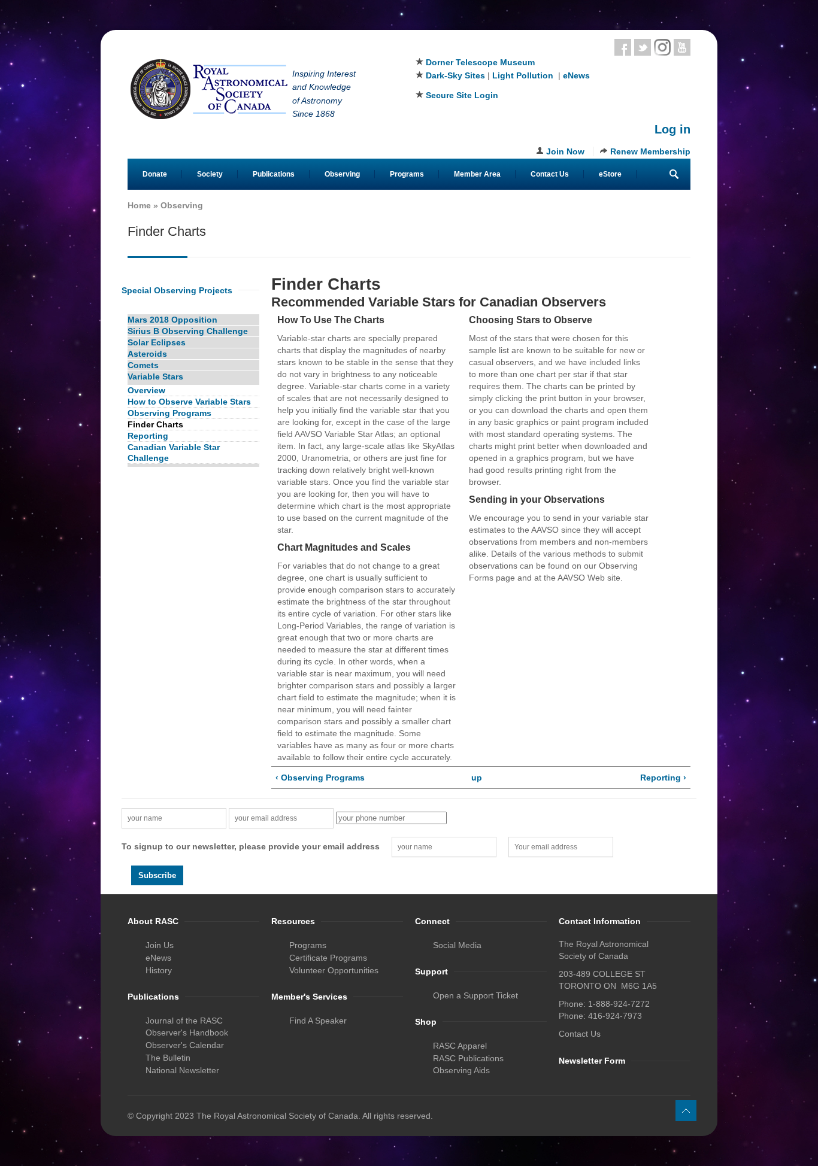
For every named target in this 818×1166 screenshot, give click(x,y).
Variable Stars (155, 376)
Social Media (457, 945)
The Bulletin (168, 1057)
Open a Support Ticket (475, 995)
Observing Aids (461, 1070)
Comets (143, 365)
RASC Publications (468, 1058)
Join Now (565, 151)
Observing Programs (169, 413)
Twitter (642, 47)
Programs (407, 174)
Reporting (148, 436)
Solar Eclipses (157, 342)
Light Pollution (522, 75)
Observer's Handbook (187, 1032)
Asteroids (147, 354)
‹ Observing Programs (320, 777)
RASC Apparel (460, 1045)
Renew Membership (650, 151)
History (159, 970)
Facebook (622, 47)
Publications (274, 174)
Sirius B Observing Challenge (188, 331)
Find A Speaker (318, 1020)
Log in (672, 129)
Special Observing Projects (177, 290)
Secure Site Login (462, 95)
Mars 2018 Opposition (172, 319)
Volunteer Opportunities (333, 970)
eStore (610, 174)
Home (139, 205)
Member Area (477, 174)
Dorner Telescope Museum (480, 62)
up (476, 777)
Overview (146, 390)
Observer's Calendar (185, 1045)
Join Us (160, 945)
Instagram (662, 47)
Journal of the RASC (184, 1020)
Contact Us (550, 174)
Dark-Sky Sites (455, 75)
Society (210, 174)
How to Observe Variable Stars (189, 401)
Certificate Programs (328, 957)
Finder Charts (155, 424)
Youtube (682, 47)
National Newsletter (182, 1070)
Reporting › (663, 777)
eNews (576, 75)
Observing (342, 174)
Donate (155, 174)
